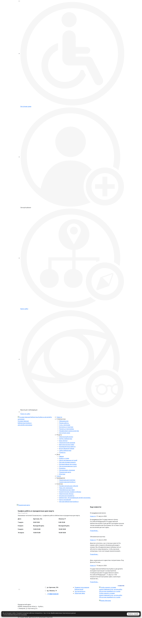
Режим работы (64, 423)
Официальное (63, 421)
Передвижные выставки (67, 490)
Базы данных (63, 441)
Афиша (61, 456)
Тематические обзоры (66, 494)
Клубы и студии (64, 458)
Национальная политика (67, 480)
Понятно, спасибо (133, 614)
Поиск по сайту (25, 414)
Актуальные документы (66, 496)
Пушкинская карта (65, 472)
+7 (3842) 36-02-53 (52, 594)
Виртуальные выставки (66, 444)
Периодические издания (67, 443)
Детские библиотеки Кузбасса (68, 501)
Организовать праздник (67, 470)
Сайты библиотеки (65, 450)
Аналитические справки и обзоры (70, 492)
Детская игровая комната (67, 462)
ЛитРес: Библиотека (65, 439)
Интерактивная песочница (68, 464)
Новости (59, 417)
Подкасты (62, 452)
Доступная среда (64, 433)
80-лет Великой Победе (66, 448)
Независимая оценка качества (69, 431)
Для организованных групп (68, 466)
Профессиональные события (68, 486)
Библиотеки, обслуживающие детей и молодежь (75, 498)
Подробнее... (94, 531)
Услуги (59, 476)
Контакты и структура (66, 427)
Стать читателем (64, 425)
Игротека (62, 474)
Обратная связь (80, 593)
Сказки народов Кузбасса (67, 482)
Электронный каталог (66, 437)
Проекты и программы (66, 429)
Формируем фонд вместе (67, 446)
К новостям (121, 585)
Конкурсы (62, 468)
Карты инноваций (65, 500)
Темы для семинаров (66, 488)
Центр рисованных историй (68, 460)
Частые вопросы (80, 591)
